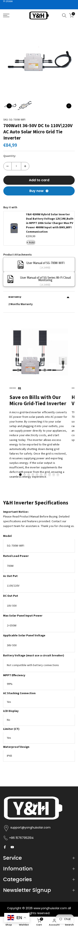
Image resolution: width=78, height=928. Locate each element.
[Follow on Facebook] (4, 847)
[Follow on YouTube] (12, 847)
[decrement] (7, 166)
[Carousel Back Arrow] (9, 105)
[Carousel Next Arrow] (68, 105)
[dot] (20, 474)
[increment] (25, 166)
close (8, 1)
